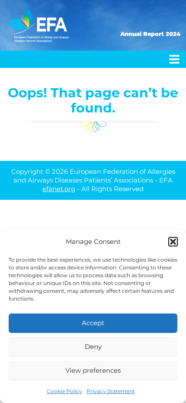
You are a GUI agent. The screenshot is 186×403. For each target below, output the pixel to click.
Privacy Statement (111, 391)
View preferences (93, 370)
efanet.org (58, 189)
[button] (173, 241)
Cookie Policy (64, 391)
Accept (93, 323)
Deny (93, 346)
